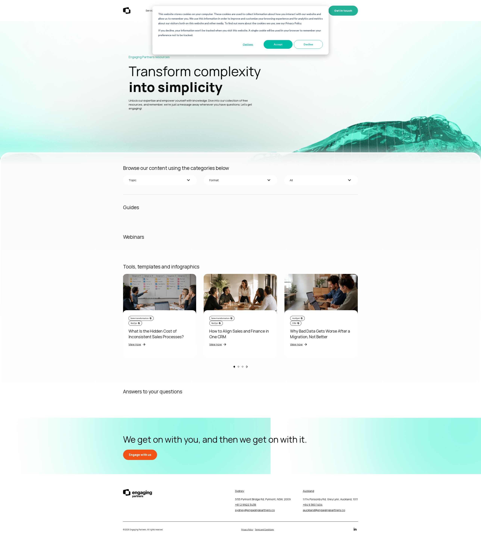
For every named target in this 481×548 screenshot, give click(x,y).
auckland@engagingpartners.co (324, 510)
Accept (278, 44)
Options (248, 44)
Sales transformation (140, 318)
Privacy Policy (247, 529)
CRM (294, 323)
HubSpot (296, 318)
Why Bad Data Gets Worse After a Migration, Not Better (320, 333)
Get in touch (343, 11)
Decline (308, 44)
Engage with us (140, 455)
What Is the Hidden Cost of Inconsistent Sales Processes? (156, 333)
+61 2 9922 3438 (245, 505)
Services (151, 10)
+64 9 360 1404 (312, 505)
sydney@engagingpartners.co (255, 510)
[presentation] (234, 367)
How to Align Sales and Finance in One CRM (239, 333)
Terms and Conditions (264, 529)
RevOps (134, 323)
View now (135, 344)
